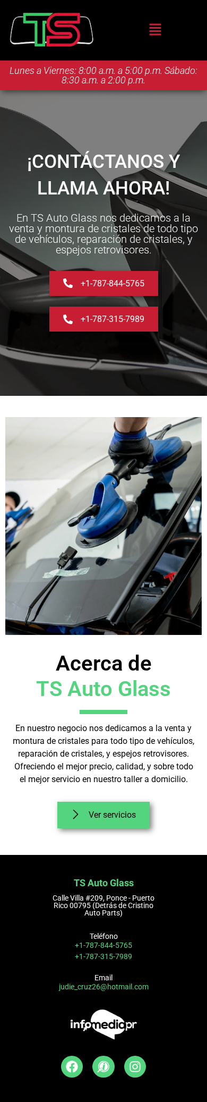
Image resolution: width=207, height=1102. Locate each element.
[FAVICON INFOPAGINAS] (103, 1067)
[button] (155, 30)
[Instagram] (135, 1067)
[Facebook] (72, 1067)
